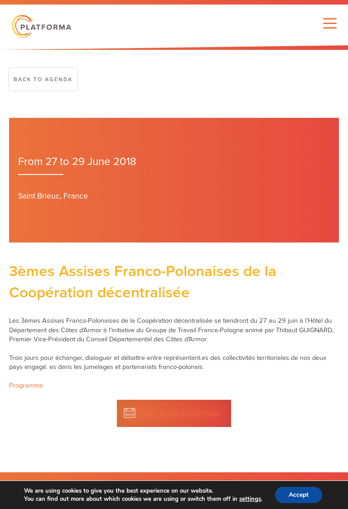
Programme (26, 385)
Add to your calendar (181, 413)
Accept (299, 494)
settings (250, 499)
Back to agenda (43, 79)
